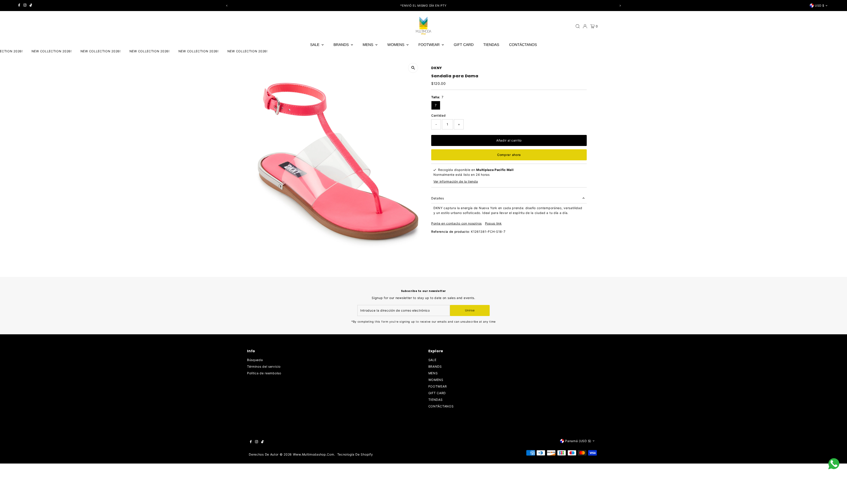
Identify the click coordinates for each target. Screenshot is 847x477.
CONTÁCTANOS (523, 45)
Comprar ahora (509, 155)
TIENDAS (491, 45)
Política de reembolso (264, 373)
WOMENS (396, 45)
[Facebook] (19, 5)
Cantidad (438, 115)
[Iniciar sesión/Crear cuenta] (585, 26)
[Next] (620, 6)
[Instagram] (25, 5)
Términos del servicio (264, 366)
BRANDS (342, 45)
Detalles (437, 198)
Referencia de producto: (450, 231)
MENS (368, 45)
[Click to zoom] (413, 68)
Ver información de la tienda (455, 181)
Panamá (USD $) (578, 441)
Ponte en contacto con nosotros (456, 223)
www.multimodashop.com (313, 454)
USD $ (819, 5)
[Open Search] (578, 26)
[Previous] (227, 6)
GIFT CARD (464, 45)
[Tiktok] (30, 5)
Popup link (493, 223)
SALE (315, 45)
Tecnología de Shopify (355, 454)
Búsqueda (255, 360)
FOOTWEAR (429, 45)
